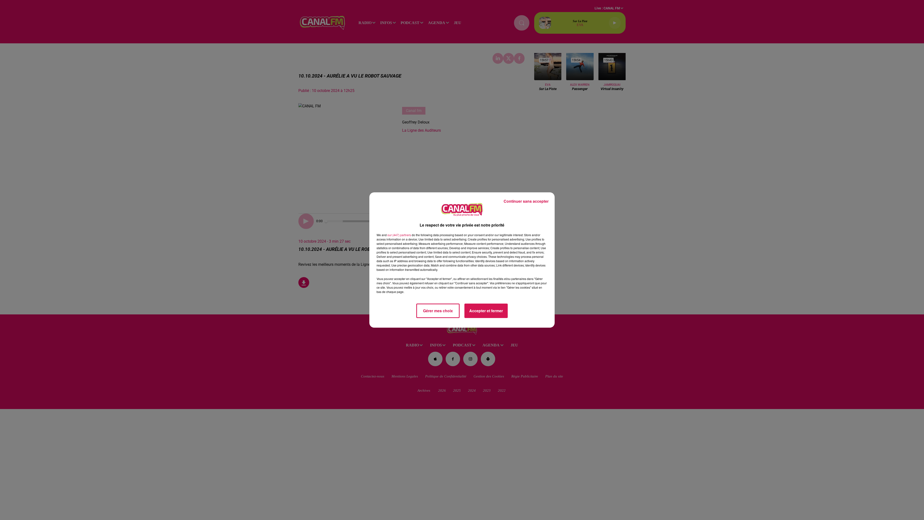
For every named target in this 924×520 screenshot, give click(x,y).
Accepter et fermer (486, 310)
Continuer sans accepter (526, 201)
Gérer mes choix (438, 310)
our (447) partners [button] (399, 235)
